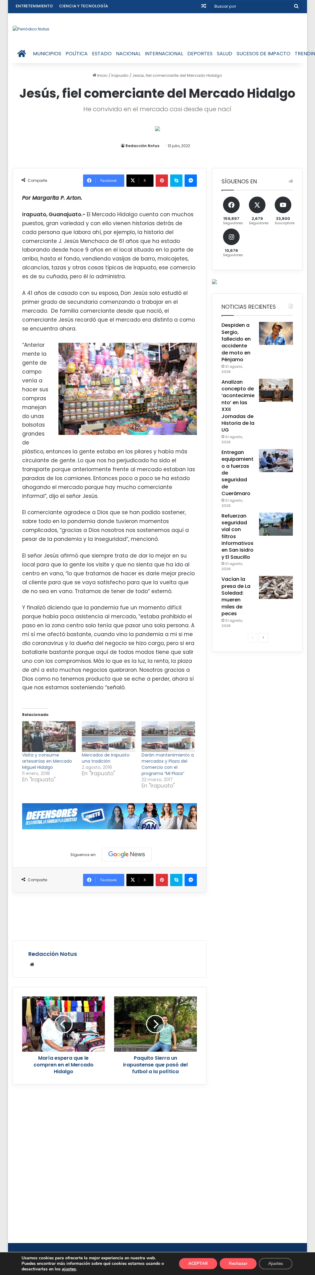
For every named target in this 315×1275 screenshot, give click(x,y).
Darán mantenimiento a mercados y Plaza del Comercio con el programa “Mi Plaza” (168, 764)
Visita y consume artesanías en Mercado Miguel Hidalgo (47, 761)
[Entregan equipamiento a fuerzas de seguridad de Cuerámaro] (276, 460)
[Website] (32, 964)
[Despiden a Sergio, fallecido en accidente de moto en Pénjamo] (276, 333)
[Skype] (176, 180)
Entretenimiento (34, 6)
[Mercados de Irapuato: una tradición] (108, 736)
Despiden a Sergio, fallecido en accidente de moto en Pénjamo (236, 342)
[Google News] (127, 854)
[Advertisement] (125, 915)
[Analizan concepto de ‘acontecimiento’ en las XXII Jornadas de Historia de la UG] (276, 390)
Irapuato (120, 75)
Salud (224, 53)
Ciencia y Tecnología (83, 6)
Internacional (164, 53)
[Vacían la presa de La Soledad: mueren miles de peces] (276, 587)
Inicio (102, 75)
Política (77, 53)
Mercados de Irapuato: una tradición (106, 758)
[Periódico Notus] (31, 28)
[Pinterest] (162, 180)
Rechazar (238, 1263)
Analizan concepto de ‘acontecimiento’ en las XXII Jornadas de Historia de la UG (237, 406)
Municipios (47, 53)
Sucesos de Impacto (263, 53)
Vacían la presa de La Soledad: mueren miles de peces (235, 596)
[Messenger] (191, 180)
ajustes (69, 1269)
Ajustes (275, 1263)
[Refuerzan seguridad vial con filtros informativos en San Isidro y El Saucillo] (276, 524)
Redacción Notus (142, 145)
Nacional (128, 53)
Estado (102, 53)
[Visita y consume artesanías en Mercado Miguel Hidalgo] (49, 736)
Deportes (200, 53)
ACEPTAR (198, 1263)
